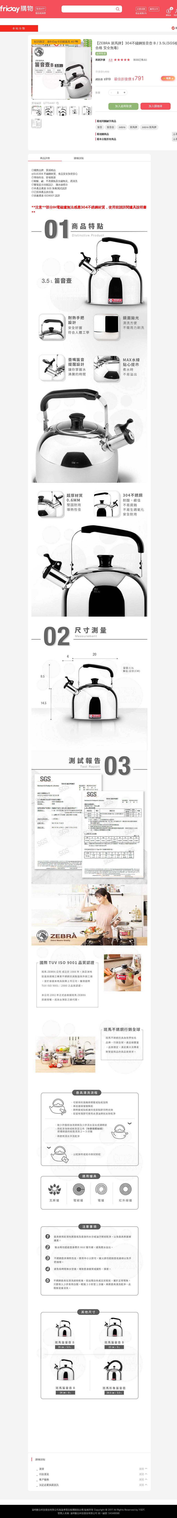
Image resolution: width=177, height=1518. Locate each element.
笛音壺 (110, 127)
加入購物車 (155, 106)
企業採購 (141, 9)
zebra (122, 127)
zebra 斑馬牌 (149, 127)
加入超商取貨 (123, 106)
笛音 (99, 127)
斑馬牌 (133, 127)
